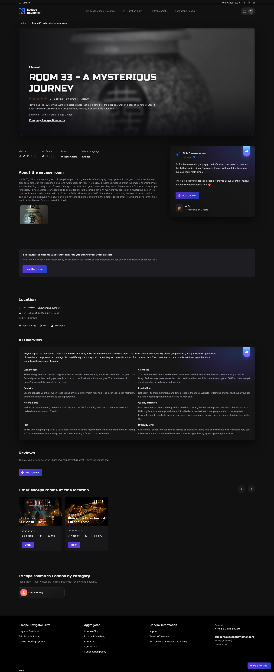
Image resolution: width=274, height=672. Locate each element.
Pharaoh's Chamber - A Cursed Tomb (86, 520)
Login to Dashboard (30, 631)
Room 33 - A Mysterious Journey (49, 23)
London (22, 23)
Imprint (154, 631)
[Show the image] (34, 215)
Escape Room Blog (94, 636)
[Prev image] (241, 489)
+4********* (29, 307)
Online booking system (32, 641)
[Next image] (251, 489)
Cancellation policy (95, 651)
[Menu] (248, 11)
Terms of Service (159, 636)
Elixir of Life (31, 522)
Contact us (90, 646)
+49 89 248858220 (230, 2)
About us (89, 641)
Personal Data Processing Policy (168, 641)
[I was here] (56, 501)
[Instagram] (249, 2)
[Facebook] (244, 2)
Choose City (91, 631)
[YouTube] (253, 2)
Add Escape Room (29, 636)
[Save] (49, 501)
